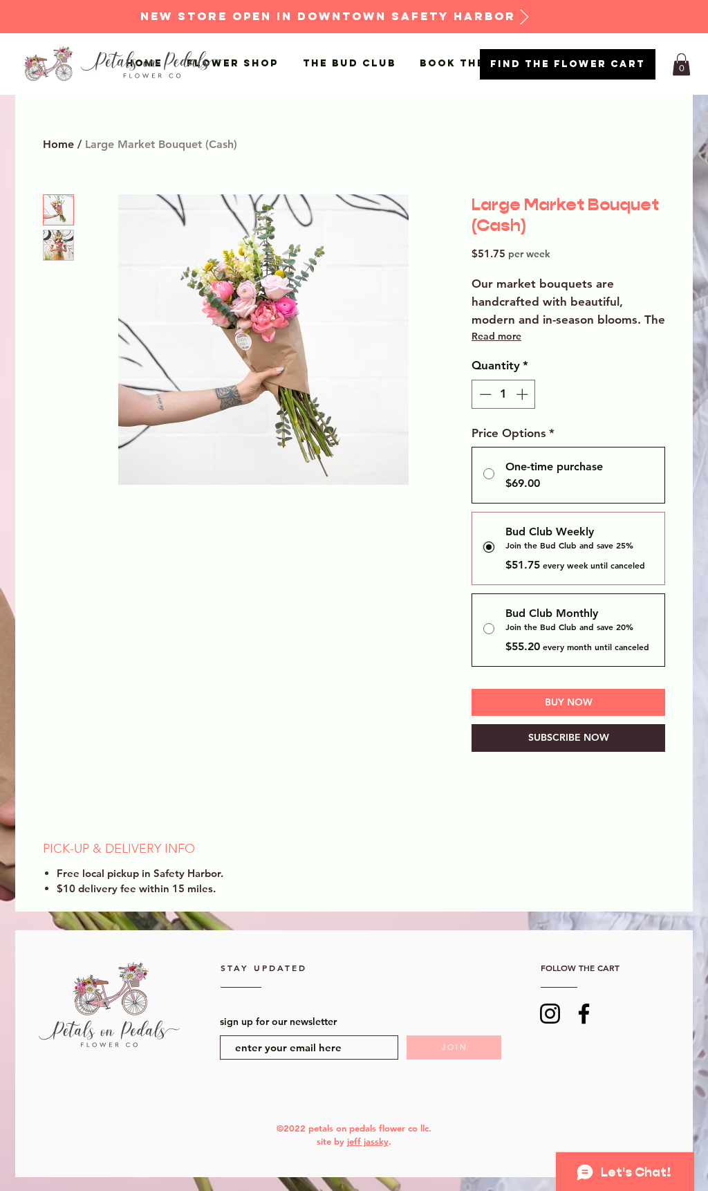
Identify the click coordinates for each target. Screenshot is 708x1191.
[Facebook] (583, 1013)
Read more (496, 336)
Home (58, 144)
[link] (681, 64)
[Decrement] (484, 394)
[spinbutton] (503, 394)
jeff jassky (368, 1141)
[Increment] (523, 394)
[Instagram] (550, 1013)
